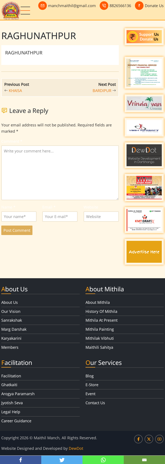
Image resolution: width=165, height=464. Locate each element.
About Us (9, 302)
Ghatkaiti (9, 384)
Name (8, 207)
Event (90, 393)
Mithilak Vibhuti (100, 338)
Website (91, 207)
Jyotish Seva (12, 402)
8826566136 (120, 5)
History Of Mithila (101, 311)
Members (9, 347)
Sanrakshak (11, 320)
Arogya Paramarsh (18, 393)
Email (49, 207)
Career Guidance (16, 420)
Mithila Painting (100, 329)
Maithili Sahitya (99, 347)
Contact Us (95, 402)
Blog (90, 375)
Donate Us (154, 5)
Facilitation (11, 375)
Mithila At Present (102, 320)
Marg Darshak (13, 329)
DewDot (76, 448)
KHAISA (15, 90)
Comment (11, 141)
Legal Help (10, 411)
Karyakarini (11, 338)
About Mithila (98, 302)
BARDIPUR (102, 90)
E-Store (92, 384)
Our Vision (10, 311)
